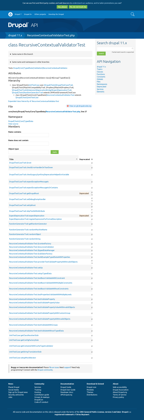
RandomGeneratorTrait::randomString (24, 239)
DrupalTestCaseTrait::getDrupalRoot (24, 193)
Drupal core (91, 387)
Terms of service (119, 395)
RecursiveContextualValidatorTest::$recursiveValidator (31, 247)
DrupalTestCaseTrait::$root (20, 163)
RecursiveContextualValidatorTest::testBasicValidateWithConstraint (37, 278)
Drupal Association (120, 390)
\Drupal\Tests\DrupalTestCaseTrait (58, 85)
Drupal (125, 412)
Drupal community (45, 370)
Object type (13, 149)
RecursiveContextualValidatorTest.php (51, 35)
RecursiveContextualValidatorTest (60, 95)
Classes (100, 72)
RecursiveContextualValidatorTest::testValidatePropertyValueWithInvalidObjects (42, 307)
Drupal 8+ (28, 14)
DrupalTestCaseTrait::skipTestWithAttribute (27, 211)
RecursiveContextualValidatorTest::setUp (26, 268)
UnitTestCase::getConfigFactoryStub (24, 340)
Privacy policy (118, 397)
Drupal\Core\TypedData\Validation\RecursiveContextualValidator (40, 68)
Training (37, 390)
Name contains (14, 132)
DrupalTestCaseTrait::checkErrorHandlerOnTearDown (31, 167)
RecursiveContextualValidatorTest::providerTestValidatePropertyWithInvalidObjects (43, 262)
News (10, 384)
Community (39, 384)
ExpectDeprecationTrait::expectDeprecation (26, 216)
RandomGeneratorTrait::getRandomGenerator (28, 224)
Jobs (10, 397)
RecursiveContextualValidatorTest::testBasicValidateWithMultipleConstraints (40, 283)
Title (43, 159)
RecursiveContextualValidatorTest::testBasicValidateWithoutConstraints (39, 289)
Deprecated (101, 87)
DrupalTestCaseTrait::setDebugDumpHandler (27, 199)
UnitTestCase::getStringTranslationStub (25, 352)
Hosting (37, 392)
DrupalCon (38, 400)
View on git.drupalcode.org (80, 106)
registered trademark (64, 414)
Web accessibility (120, 387)
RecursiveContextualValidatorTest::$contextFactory (30, 244)
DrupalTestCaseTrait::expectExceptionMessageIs (29, 182)
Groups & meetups (42, 397)
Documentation (67, 384)
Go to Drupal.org (10, 14)
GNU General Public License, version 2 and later (100, 412)
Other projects (40, 14)
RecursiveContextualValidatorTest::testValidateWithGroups (33, 325)
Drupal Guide (66, 387)
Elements (100, 92)
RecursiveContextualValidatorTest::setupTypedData (30, 273)
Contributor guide (41, 395)
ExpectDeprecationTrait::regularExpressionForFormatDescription (35, 219)
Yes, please (62, 7)
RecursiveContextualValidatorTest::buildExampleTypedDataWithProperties (39, 257)
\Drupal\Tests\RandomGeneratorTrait (27, 93)
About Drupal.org (120, 392)
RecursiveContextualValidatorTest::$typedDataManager (32, 250)
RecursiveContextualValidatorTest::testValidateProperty (32, 299)
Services (100, 89)
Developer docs (67, 392)
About (115, 384)
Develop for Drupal (56, 14)
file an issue (54, 367)
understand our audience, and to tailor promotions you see (96, 3)
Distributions (92, 395)
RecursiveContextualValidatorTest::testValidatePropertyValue (34, 303)
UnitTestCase (33, 85)
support (67, 367)
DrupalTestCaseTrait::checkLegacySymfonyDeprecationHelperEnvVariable (39, 175)
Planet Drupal (13, 387)
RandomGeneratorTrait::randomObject (25, 234)
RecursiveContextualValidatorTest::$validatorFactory (30, 254)
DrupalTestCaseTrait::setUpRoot (22, 205)
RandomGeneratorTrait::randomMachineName (28, 230)
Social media (13, 390)
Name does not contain (18, 140)
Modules (90, 390)
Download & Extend (95, 384)
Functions (101, 74)
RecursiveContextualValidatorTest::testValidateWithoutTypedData (36, 331)
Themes (90, 392)
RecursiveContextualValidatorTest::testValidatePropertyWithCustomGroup (39, 313)
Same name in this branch (22, 54)
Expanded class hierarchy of (33, 101)
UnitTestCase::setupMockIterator (22, 358)
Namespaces (102, 84)
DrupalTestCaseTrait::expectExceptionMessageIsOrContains (33, 188)
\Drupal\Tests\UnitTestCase (27, 97)
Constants (101, 77)
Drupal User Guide (68, 390)
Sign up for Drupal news (18, 392)
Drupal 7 (18, 14)
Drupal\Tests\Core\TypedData (20, 121)
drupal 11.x (15, 35)
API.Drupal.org (66, 395)
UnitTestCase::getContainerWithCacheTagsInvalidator (31, 346)
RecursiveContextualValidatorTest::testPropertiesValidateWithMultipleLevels (40, 294)
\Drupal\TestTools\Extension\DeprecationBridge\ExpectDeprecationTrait (41, 90)
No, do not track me (78, 7)
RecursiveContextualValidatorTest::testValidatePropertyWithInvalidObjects (39, 319)
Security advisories (16, 395)
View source (13, 124)
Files (98, 82)
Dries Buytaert (82, 414)
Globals (100, 79)
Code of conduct (41, 402)
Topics (99, 69)
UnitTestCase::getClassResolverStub (23, 335)
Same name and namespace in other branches (30, 62)
